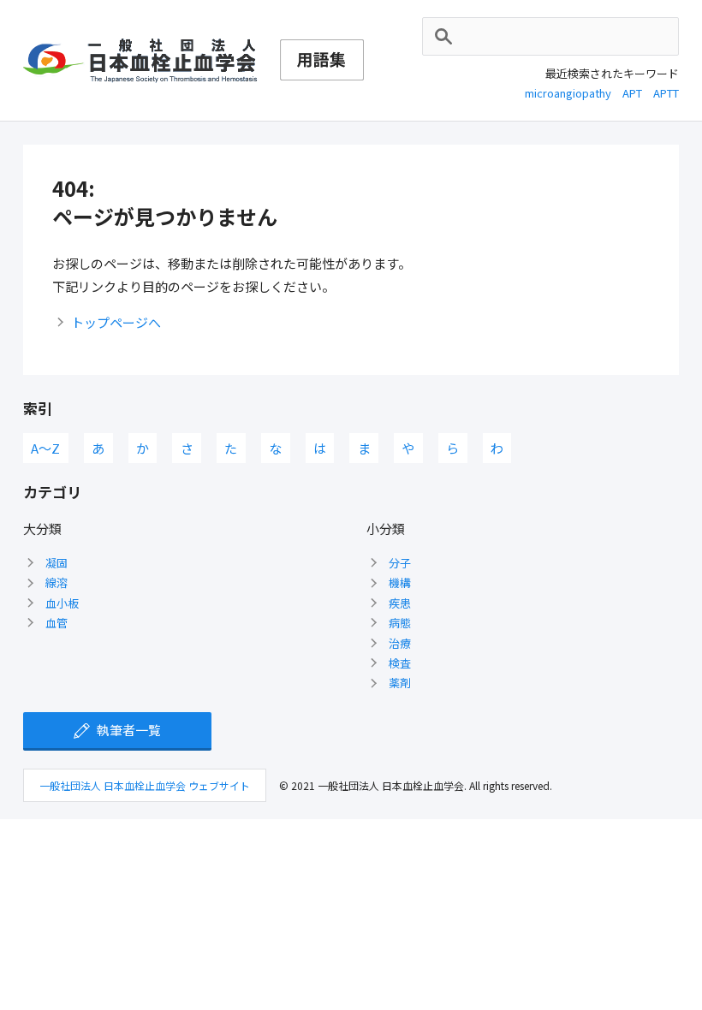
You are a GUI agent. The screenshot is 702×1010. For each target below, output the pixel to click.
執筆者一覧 (129, 730)
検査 (400, 663)
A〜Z (45, 448)
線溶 (56, 582)
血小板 (62, 603)
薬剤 (400, 682)
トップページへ (116, 322)
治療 (400, 643)
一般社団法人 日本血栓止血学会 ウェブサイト (144, 785)
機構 (400, 582)
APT (632, 93)
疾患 (400, 603)
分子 (400, 563)
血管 (56, 623)
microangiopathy (568, 93)
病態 (400, 623)
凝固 (56, 563)
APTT (666, 93)
